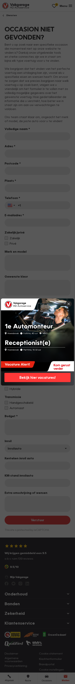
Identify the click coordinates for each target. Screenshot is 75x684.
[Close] (69, 304)
